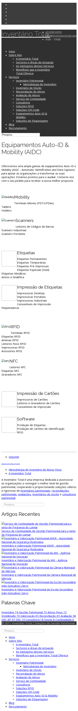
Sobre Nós (15, 55)
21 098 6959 (54, 32)
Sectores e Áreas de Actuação (35, 62)
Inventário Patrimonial (29, 80)
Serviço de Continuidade (31, 99)
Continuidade (65, 619)
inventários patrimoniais (35, 490)
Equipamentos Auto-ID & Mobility (37, 695)
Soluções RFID (25, 106)
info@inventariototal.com (61, 35)
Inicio (12, 51)
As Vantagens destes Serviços (35, 66)
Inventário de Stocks (29, 88)
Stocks (49, 619)
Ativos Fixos (57, 612)
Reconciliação (49, 616)
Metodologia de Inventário (39, 84)
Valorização (29, 616)
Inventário (9, 612)
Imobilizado (10, 616)
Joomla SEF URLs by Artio (10, 464)
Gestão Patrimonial (33, 612)
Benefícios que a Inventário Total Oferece (33, 71)
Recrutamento (18, 128)
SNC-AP (8, 619)
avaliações (24, 494)
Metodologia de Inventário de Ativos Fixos (35, 469)
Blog (11, 124)
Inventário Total (25, 34)
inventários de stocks (45, 494)
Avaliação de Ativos (28, 95)
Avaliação (68, 616)
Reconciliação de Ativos (30, 91)
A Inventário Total (27, 58)
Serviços (14, 77)
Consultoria (23, 102)
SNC (20, 619)
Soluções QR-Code (27, 110)
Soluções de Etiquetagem (32, 121)
